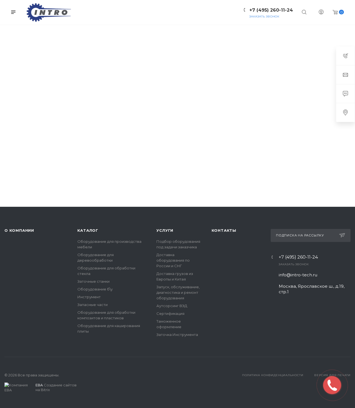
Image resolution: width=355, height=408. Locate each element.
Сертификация (170, 313)
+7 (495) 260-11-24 (298, 257)
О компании (19, 230)
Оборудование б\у (95, 289)
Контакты (224, 230)
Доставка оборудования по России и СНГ (173, 260)
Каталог (87, 230)
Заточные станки (93, 281)
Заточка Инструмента (177, 334)
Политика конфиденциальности (272, 375)
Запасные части (92, 304)
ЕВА (39, 385)
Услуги (164, 230)
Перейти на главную (177, 200)
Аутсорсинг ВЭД (171, 306)
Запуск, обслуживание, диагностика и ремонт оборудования (178, 292)
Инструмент (89, 297)
